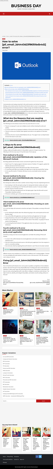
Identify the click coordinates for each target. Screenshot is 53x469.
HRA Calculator (6, 370)
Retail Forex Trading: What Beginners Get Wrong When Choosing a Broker (46, 443)
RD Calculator (6, 384)
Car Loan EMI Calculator (8, 356)
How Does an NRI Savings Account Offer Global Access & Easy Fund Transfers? (26, 444)
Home (4, 456)
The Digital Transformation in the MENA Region (42, 311)
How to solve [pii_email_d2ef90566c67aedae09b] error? (13, 282)
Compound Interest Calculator (10, 359)
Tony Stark (4, 50)
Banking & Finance (25, 435)
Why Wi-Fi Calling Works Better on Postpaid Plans (8, 311)
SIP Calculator (6, 391)
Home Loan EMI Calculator (9, 368)
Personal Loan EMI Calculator (9, 380)
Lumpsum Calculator (8, 373)
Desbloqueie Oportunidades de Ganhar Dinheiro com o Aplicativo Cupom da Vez (26, 340)
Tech (4, 38)
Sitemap (5, 462)
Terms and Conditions (8, 459)
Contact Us (16, 459)
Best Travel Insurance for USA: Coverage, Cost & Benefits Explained (16, 442)
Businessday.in (34, 467)
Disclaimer (16, 456)
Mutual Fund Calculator (8, 375)
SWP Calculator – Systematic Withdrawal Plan (13, 396)
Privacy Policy (10, 456)
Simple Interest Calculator (9, 389)
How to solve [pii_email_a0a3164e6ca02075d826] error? (40, 282)
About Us (22, 459)
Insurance (15, 435)
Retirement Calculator (8, 387)
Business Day (26, 5)
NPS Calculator (6, 377)
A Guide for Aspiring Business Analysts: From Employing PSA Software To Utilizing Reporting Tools (42, 340)
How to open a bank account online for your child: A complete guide (36, 443)
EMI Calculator (6, 361)
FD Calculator (6, 366)
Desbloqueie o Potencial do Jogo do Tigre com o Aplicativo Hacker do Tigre (9, 339)
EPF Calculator (6, 363)
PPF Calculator (6, 382)
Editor (4, 313)
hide (11, 85)
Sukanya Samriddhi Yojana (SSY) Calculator (13, 393)
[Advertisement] (26, 25)
